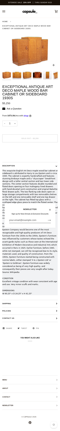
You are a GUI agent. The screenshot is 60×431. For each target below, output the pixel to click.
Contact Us (8, 318)
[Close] (51, 208)
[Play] (30, 47)
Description (8, 166)
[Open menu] (6, 11)
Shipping (6, 303)
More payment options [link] (11, 156)
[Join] (47, 220)
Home (5, 21)
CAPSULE (27, 417)
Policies (6, 311)
